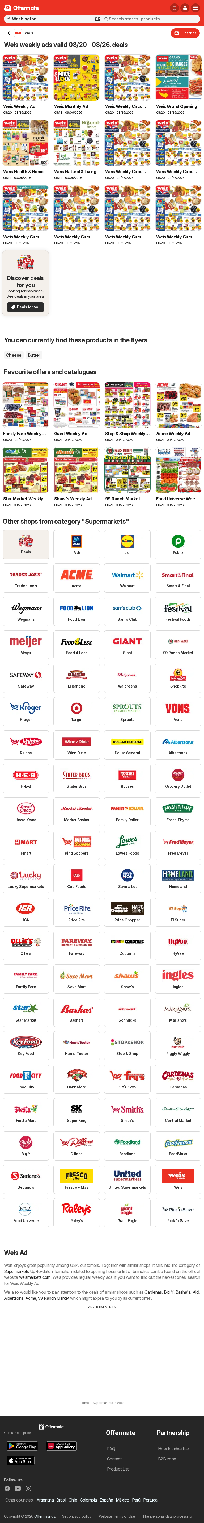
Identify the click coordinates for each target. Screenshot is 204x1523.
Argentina (45, 1500)
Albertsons (13, 1298)
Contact (114, 1458)
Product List (118, 1469)
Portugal (150, 1500)
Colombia (88, 1500)
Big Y (168, 1292)
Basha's (183, 1292)
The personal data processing (167, 1516)
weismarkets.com (34, 1277)
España (106, 1500)
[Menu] (195, 7)
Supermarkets (16, 1271)
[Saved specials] (174, 7)
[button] (184, 7)
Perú (136, 1500)
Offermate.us (44, 1516)
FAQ (111, 1448)
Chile (73, 1500)
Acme (30, 1298)
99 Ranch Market (53, 1298)
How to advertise (173, 1448)
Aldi (196, 1292)
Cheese (14, 355)
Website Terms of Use (117, 1516)
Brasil (61, 1500)
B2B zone (167, 1458)
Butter (34, 355)
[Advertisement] (102, 1349)
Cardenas (153, 1292)
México (122, 1500)
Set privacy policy (76, 1516)
